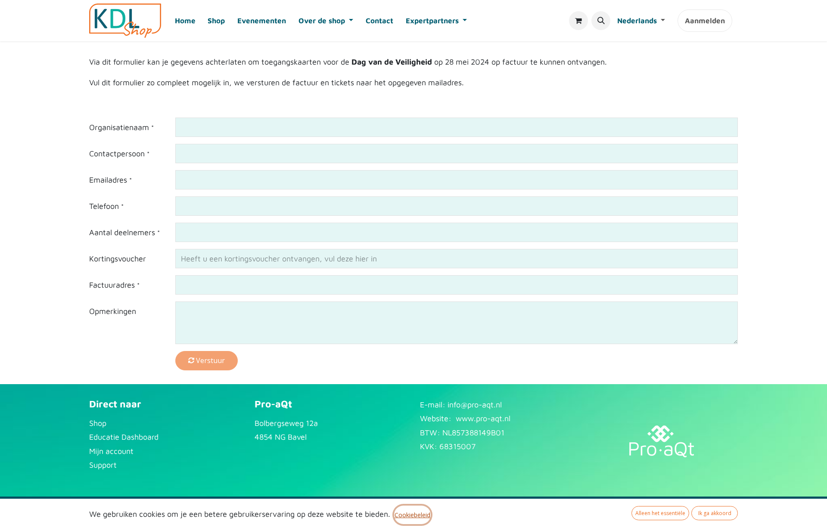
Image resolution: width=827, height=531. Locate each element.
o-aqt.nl (488, 404)
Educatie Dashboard (124, 436)
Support (103, 464)
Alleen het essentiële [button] (660, 513)
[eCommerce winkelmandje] (578, 20)
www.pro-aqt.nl (483, 418)
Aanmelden (705, 20)
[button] (600, 20)
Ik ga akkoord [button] (714, 513)
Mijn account (111, 451)
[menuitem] (185, 21)
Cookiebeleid (412, 515)
